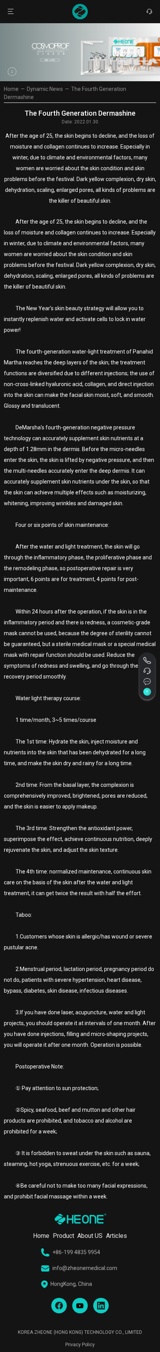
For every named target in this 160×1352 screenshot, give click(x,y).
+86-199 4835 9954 (76, 1252)
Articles (116, 1235)
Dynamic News (45, 89)
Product (63, 1235)
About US (90, 1235)
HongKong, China (71, 1284)
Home (11, 89)
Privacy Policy (80, 1344)
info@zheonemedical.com (84, 1268)
